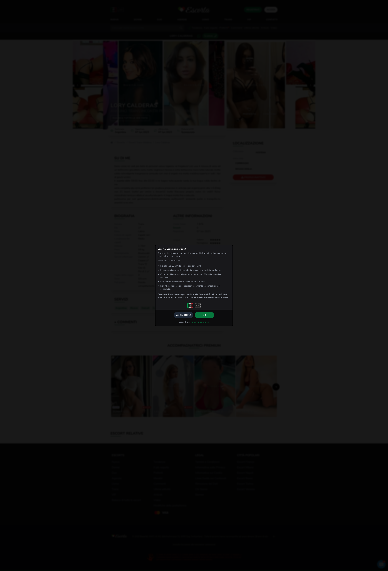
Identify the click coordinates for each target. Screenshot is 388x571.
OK (204, 315)
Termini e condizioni (200, 322)
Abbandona (183, 315)
